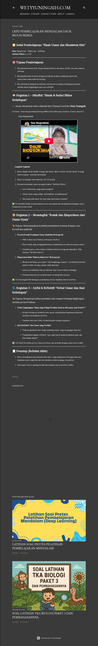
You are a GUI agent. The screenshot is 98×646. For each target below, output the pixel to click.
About (61, 14)
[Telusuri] (84, 7)
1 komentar (24, 553)
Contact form (48, 14)
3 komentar (24, 622)
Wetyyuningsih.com (45, 8)
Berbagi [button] (15, 377)
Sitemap (35, 14)
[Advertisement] (49, 471)
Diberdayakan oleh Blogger (51, 638)
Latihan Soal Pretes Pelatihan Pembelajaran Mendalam (37, 546)
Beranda (25, 14)
